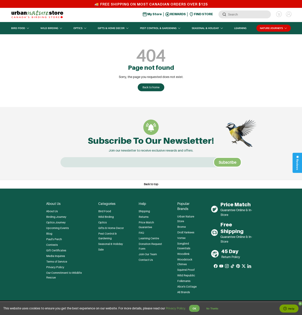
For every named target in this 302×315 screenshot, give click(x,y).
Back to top (151, 184)
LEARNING (240, 28)
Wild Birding (49, 28)
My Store (154, 14)
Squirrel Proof (186, 269)
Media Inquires (55, 256)
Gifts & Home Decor (111, 28)
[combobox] (244, 14)
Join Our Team (148, 254)
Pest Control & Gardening (158, 28)
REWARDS (178, 14)
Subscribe (227, 162)
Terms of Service (56, 261)
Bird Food (18, 28)
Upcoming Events (57, 228)
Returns (144, 217)
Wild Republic (186, 275)
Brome (181, 226)
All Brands (183, 292)
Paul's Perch (54, 239)
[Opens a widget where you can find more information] (289, 309)
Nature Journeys (271, 28)
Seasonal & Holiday (205, 28)
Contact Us (146, 260)
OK (194, 308)
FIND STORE (203, 14)
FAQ (141, 232)
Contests (52, 244)
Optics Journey (56, 222)
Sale (101, 249)
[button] (279, 14)
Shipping (144, 211)
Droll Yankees (185, 232)
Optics (77, 28)
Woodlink (183, 254)
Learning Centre (149, 238)
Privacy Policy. (176, 308)
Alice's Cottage (187, 286)
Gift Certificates (56, 250)
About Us (52, 211)
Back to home (151, 87)
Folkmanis (183, 281)
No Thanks (212, 308)
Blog (49, 233)
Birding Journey (56, 217)
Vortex (181, 238)
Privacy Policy (55, 267)
